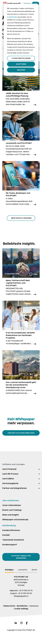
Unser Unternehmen (11, 505)
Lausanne (22, 569)
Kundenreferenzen (11, 530)
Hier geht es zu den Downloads (21, 433)
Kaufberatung (9, 525)
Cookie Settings (21, 608)
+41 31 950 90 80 (25, 593)
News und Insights (10, 515)
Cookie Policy (12, 17)
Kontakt (6, 535)
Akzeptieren (21, 64)
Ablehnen (21, 70)
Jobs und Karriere (10, 500)
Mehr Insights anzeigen (21, 218)
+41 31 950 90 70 (26, 590)
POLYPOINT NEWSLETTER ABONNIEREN (21, 557)
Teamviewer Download (13, 540)
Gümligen (9, 569)
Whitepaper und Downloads (15, 519)
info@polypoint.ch (21, 596)
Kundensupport (9, 544)
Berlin (34, 569)
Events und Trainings (12, 510)
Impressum (34, 606)
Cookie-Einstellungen (21, 58)
